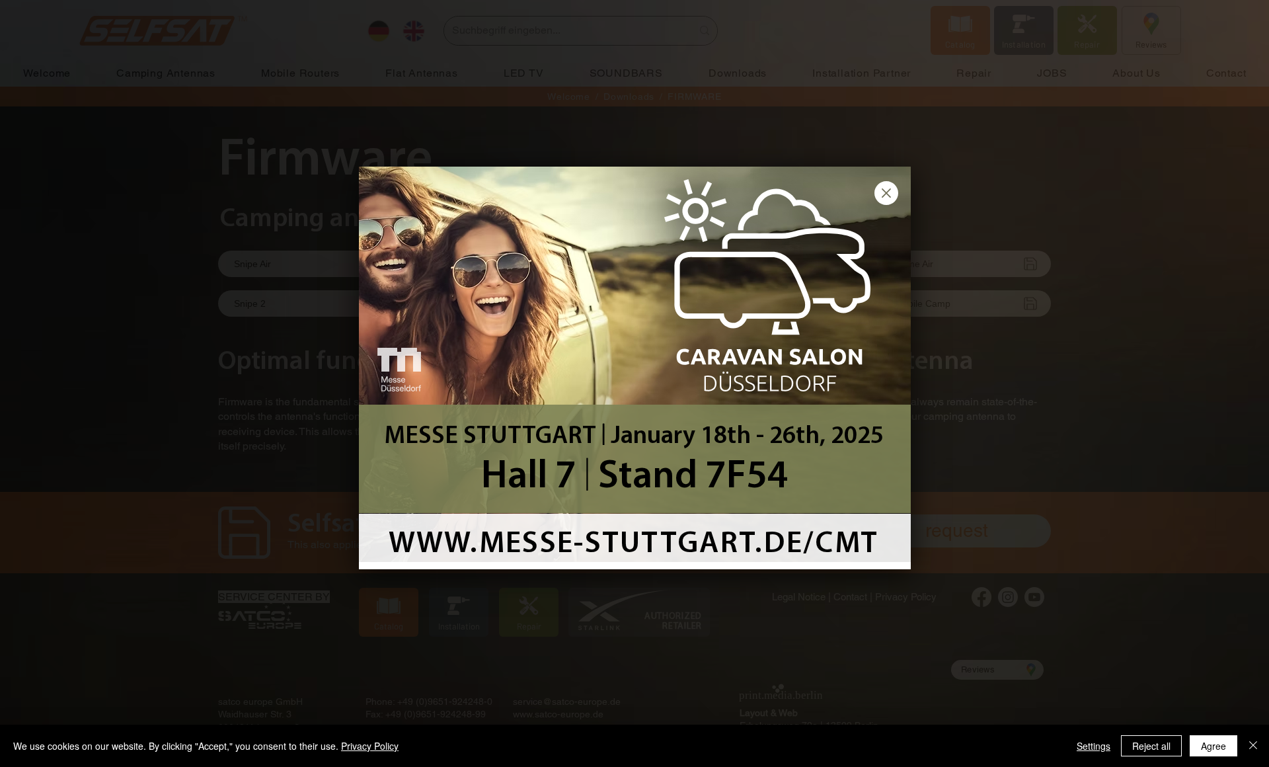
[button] (886, 193)
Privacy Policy (370, 745)
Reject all (1151, 745)
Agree (1213, 745)
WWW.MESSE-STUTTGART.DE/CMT (634, 544)
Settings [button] (1093, 745)
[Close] (1253, 745)
